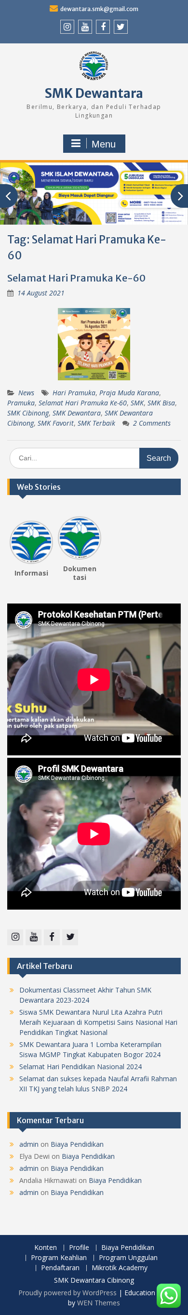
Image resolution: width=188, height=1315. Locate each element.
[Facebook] (103, 27)
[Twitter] (121, 27)
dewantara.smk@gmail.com (99, 9)
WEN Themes (98, 1302)
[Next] (95, 539)
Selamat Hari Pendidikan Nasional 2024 (80, 1066)
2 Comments (152, 423)
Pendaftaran (60, 1268)
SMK (137, 402)
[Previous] (15, 539)
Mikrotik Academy (120, 1268)
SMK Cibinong (28, 412)
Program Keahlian (59, 1258)
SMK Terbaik (96, 423)
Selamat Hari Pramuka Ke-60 (76, 278)
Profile (79, 1248)
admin (29, 1144)
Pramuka (21, 402)
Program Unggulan (128, 1258)
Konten (45, 1248)
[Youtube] (85, 27)
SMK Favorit (56, 423)
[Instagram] (67, 27)
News (26, 392)
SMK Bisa (161, 402)
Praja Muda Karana (129, 392)
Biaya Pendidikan (77, 1144)
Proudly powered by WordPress (67, 1292)
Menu (104, 144)
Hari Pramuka (74, 392)
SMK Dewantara (94, 93)
